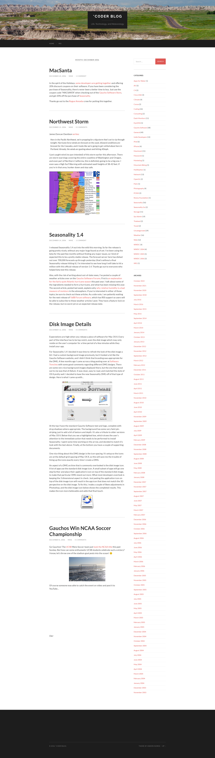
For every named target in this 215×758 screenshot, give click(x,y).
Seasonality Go (139, 207)
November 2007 (140, 487)
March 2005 (138, 617)
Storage (137, 212)
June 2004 (138, 660)
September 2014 (140, 318)
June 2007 (138, 501)
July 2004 (137, 655)
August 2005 (139, 594)
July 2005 (137, 599)
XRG (135, 263)
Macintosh (138, 151)
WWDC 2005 (139, 254)
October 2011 (139, 374)
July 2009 (137, 431)
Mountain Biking (140, 165)
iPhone (136, 146)
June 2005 (138, 603)
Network (137, 174)
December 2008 (140, 444)
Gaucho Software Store (110, 92)
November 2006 (140, 524)
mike (71, 76)
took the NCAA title (103, 547)
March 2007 (138, 510)
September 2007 (140, 491)
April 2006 (138, 557)
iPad (135, 142)
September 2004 (140, 646)
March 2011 (138, 393)
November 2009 (140, 416)
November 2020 (140, 290)
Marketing (138, 160)
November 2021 (140, 286)
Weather (137, 235)
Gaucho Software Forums (88, 278)
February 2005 (139, 622)
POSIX (136, 193)
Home (51, 43)
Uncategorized (139, 230)
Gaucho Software (140, 128)
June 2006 (138, 547)
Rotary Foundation (141, 198)
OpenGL (137, 179)
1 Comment (81, 76)
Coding (136, 109)
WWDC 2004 (139, 249)
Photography (139, 188)
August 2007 (139, 496)
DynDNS (137, 123)
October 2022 (139, 281)
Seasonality (84, 96)
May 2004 (138, 664)
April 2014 (138, 323)
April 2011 (138, 388)
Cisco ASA (138, 95)
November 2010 (140, 398)
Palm (136, 184)
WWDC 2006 (139, 258)
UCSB (69, 547)
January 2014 (139, 332)
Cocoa (136, 104)
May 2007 (138, 505)
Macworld (138, 156)
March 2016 (138, 304)
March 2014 (138, 328)
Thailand (137, 221)
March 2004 (138, 674)
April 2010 (138, 412)
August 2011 (139, 379)
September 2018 (140, 295)
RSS (60, 43)
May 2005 (138, 608)
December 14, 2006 (57, 240)
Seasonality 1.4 (66, 235)
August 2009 (139, 426)
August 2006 (139, 538)
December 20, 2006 (57, 76)
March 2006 (138, 561)
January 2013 (139, 342)
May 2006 (138, 552)
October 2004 (139, 641)
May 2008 (138, 468)
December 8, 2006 (57, 540)
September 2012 (140, 356)
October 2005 (139, 585)
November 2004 (140, 636)
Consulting (138, 114)
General (137, 132)
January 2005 (139, 627)
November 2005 (140, 580)
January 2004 (139, 683)
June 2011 (138, 384)
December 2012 (140, 346)
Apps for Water (139, 81)
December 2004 (140, 632)
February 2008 (139, 473)
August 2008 (139, 458)
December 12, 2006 (57, 330)
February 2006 (139, 566)
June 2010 (138, 407)
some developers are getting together (93, 83)
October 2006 (139, 529)
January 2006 (139, 571)
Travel (136, 226)
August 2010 (139, 402)
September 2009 (140, 421)
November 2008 (140, 449)
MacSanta (60, 70)
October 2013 (139, 337)
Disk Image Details (70, 324)
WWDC (137, 244)
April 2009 (138, 435)
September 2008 (140, 454)
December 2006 (140, 519)
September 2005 (140, 589)
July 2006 (137, 543)
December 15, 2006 (57, 127)
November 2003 (140, 692)
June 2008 (138, 463)
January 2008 (139, 477)
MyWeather (138, 170)
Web (135, 240)
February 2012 (139, 365)
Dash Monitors (139, 118)
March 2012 (138, 360)
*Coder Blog (107, 16)
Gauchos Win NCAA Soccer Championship (80, 531)
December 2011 (140, 370)
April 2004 (138, 669)
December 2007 (140, 482)
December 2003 (140, 688)
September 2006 (140, 533)
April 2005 (138, 613)
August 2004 (139, 650)
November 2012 (140, 351)
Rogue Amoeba (76, 101)
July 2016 (137, 300)
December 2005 (140, 575)
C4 (135, 90)
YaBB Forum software (80, 297)
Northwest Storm (68, 121)
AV (135, 85)
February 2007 (139, 515)
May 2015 (138, 314)
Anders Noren (153, 746)
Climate (137, 99)
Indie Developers (140, 137)
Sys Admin (138, 216)
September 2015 (140, 309)
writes (76, 134)
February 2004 (139, 678)
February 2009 (139, 440)
